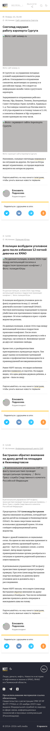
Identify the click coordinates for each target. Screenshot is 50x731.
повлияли (39, 158)
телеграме (39, 177)
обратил (18, 592)
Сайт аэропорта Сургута (26, 20)
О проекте (42, 726)
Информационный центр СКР (29, 448)
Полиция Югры (22, 239)
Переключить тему (46, 5)
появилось (16, 371)
